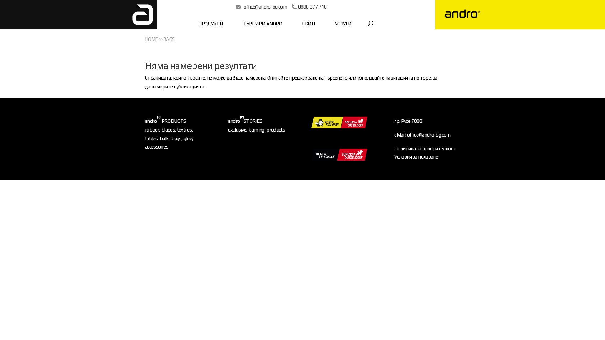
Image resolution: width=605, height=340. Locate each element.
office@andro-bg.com (265, 7)
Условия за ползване (416, 157)
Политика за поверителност (424, 148)
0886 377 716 (312, 7)
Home (151, 39)
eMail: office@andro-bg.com (422, 135)
